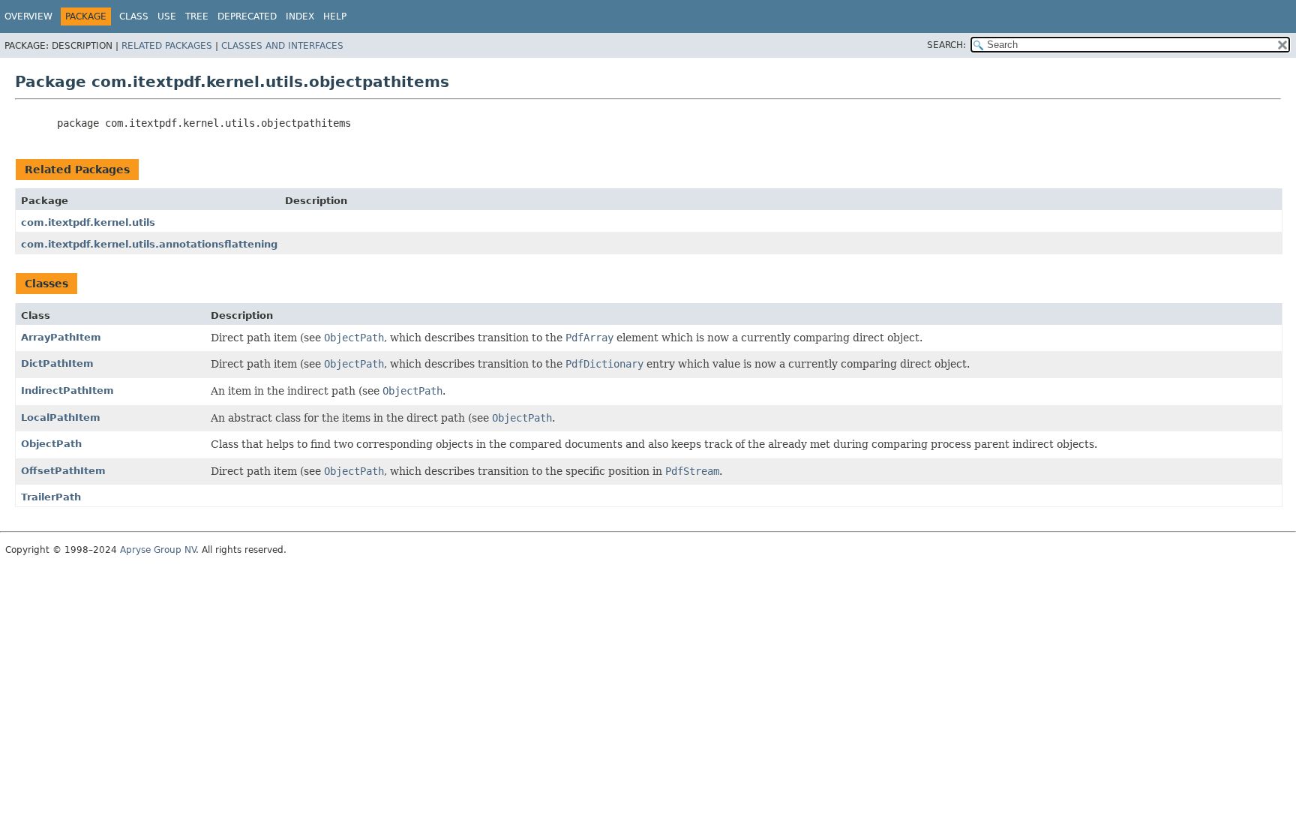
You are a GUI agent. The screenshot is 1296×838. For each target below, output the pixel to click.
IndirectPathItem (67, 390)
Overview (28, 16)
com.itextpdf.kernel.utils (88, 222)
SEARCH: (946, 45)
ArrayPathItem (61, 337)
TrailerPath (51, 497)
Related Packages (167, 46)
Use (167, 16)
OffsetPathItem (63, 470)
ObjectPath (51, 443)
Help (334, 16)
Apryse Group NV (158, 550)
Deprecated (247, 16)
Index (300, 16)
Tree (196, 16)
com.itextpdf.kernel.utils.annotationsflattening (149, 244)
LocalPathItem (60, 417)
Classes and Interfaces (282, 46)
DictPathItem (57, 363)
